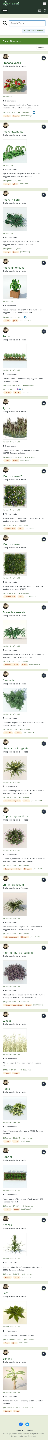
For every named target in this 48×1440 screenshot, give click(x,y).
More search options (34, 31)
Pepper (7, 1157)
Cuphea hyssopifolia (15, 816)
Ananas (7, 1225)
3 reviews (25, 525)
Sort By (41, 48)
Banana (7, 1358)
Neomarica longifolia (15, 748)
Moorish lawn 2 (12, 476)
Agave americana (13, 267)
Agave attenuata (13, 131)
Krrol (5, 66)
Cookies (29, 1430)
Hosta (6, 1088)
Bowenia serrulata (14, 612)
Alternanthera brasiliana (18, 952)
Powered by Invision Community (24, 1436)
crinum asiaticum (13, 884)
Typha (7, 408)
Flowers (24, 752)
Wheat (7, 1020)
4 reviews (9, 389)
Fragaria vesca (12, 62)
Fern (5, 1293)
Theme (18, 1430)
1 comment (24, 112)
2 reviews (31, 457)
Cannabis (8, 680)
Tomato (7, 336)
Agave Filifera (11, 199)
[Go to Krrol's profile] (6, 56)
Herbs (23, 66)
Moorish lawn (11, 544)
